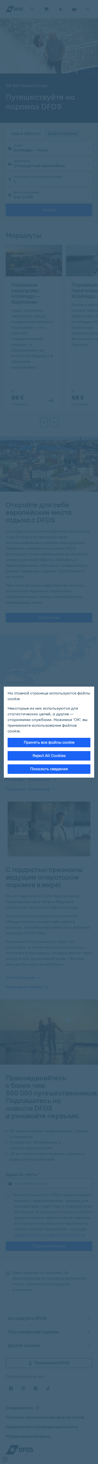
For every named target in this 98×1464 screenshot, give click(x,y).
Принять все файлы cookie (49, 742)
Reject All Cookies (49, 755)
